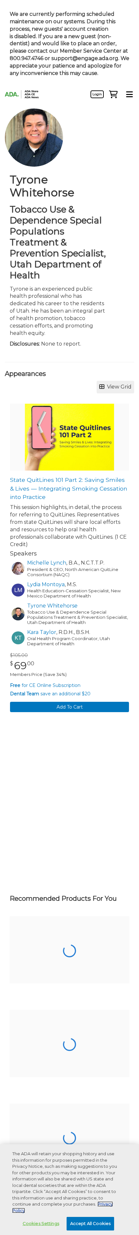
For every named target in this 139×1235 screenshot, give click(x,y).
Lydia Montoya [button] (46, 584)
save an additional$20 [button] (50, 694)
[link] (97, 94)
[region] (69, 1189)
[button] (113, 94)
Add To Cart (70, 707)
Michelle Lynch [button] (46, 563)
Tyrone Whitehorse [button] (52, 606)
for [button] (45, 685)
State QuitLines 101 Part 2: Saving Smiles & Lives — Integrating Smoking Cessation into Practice (68, 488)
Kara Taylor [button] (41, 632)
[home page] (24, 94)
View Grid (118, 387)
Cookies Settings (41, 1223)
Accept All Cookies (90, 1223)
